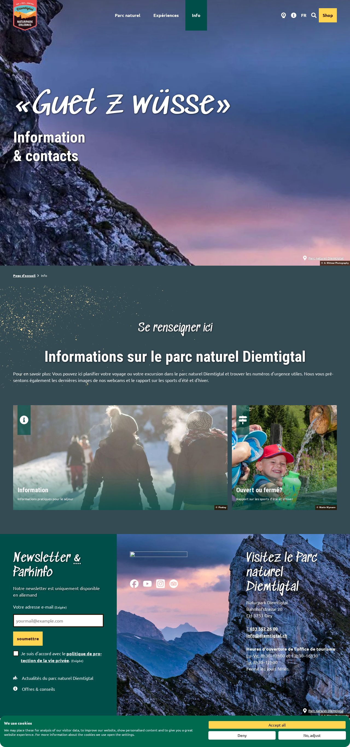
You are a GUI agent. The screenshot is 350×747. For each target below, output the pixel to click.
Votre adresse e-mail (40, 606)
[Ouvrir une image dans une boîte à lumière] (158, 561)
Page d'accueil (24, 275)
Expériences (166, 15)
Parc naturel (127, 15)
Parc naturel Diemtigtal (325, 258)
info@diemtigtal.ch (266, 635)
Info (196, 15)
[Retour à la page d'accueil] (25, 15)
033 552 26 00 (263, 629)
